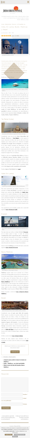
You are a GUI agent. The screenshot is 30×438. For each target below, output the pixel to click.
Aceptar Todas (9, 434)
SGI (10, 32)
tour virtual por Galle (11, 209)
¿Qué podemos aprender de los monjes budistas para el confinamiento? (8, 418)
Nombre (25, 394)
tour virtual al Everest (12, 247)
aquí (19, 169)
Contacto (11, 426)
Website (25, 404)
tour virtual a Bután (17, 335)
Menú (28, 2)
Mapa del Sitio (17, 426)
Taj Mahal (16, 138)
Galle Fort (25, 192)
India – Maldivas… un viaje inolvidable (14, 363)
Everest (26, 232)
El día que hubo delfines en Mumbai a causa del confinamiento (22, 418)
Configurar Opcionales (19, 434)
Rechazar (15, 436)
